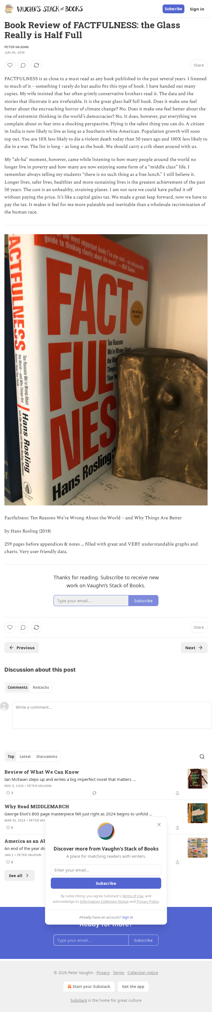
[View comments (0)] (23, 65)
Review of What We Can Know (41, 772)
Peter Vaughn (16, 47)
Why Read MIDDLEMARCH (36, 806)
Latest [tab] (25, 756)
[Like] (9, 65)
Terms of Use (132, 895)
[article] (106, 782)
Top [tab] (11, 756)
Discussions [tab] (46, 756)
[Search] (202, 756)
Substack (78, 1000)
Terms (118, 972)
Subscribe (173, 8)
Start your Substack (91, 986)
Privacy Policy (148, 901)
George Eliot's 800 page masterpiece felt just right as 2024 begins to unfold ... (78, 814)
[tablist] (28, 687)
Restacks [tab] (41, 687)
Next (190, 647)
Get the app (133, 986)
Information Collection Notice (104, 901)
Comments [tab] (17, 687)
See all (15, 875)
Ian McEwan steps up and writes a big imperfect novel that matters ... (70, 779)
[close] (159, 824)
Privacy (103, 972)
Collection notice (143, 972)
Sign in (197, 9)
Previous (26, 647)
